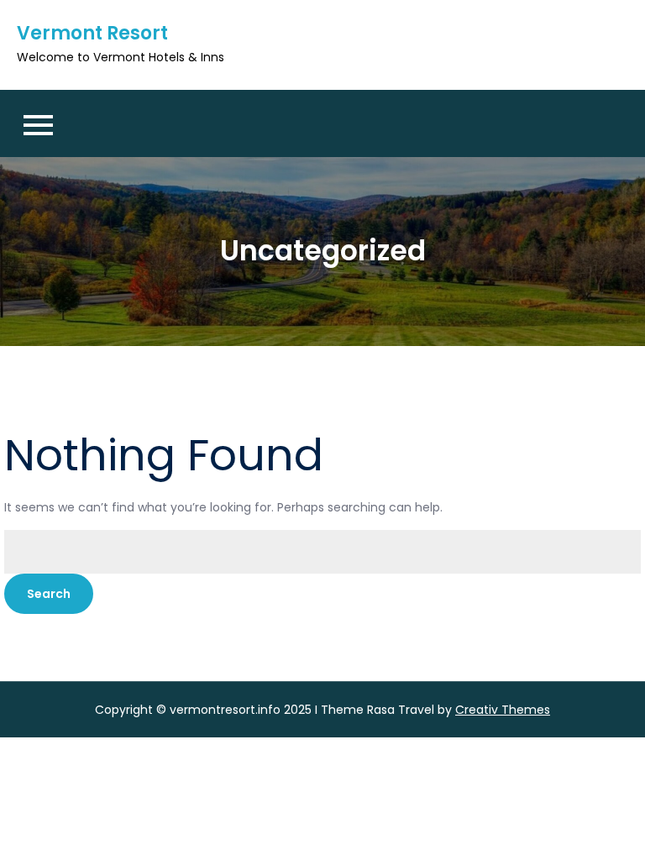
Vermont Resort (92, 33)
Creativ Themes (502, 709)
